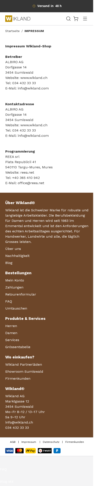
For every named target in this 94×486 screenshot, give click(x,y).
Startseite (12, 31)
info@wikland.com (33, 88)
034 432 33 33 (17, 427)
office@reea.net (31, 183)
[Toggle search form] (68, 18)
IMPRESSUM (34, 31)
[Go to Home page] (34, 18)
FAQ (3, 469)
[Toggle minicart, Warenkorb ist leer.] (76, 18)
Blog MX (7, 481)
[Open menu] (85, 18)
